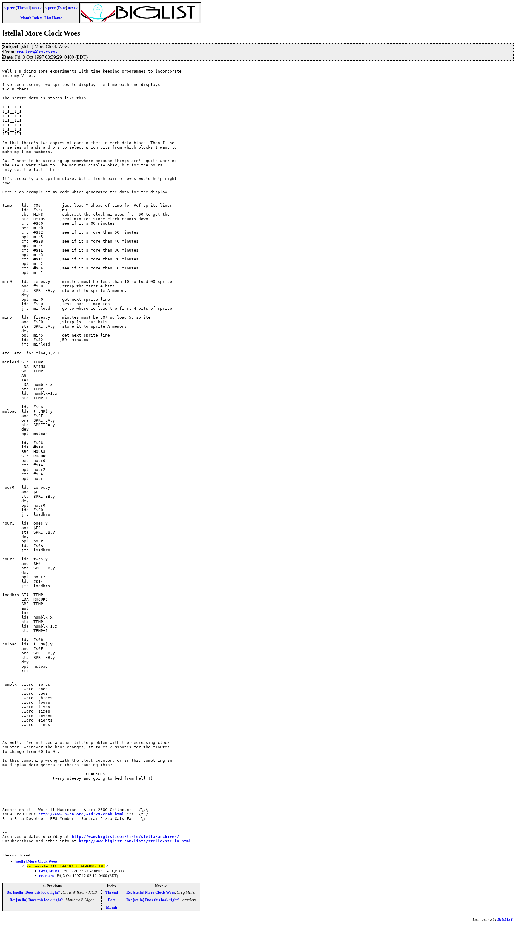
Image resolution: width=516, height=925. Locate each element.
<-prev (9, 7)
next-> (37, 7)
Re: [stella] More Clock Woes (150, 892)
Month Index (31, 18)
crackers (46, 875)
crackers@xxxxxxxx (37, 51)
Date (62, 7)
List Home (53, 18)
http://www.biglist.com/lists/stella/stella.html (135, 841)
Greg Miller (49, 871)
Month (111, 907)
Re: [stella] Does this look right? (34, 892)
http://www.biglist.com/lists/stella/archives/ (125, 836)
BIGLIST (505, 919)
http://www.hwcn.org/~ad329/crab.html (81, 814)
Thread (23, 7)
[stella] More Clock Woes (36, 861)
